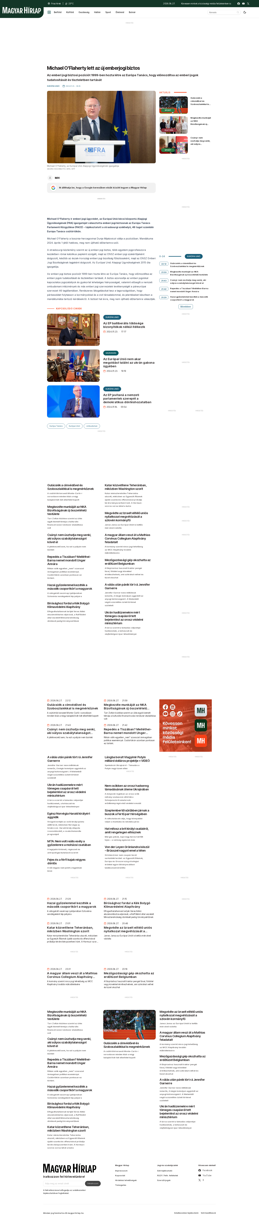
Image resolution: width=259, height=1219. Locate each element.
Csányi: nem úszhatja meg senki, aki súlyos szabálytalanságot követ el (200, 144)
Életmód (120, 12)
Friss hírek (56, 3)
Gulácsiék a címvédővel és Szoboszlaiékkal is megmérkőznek (200, 103)
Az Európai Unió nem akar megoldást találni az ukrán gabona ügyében (129, 362)
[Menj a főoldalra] (22, 10)
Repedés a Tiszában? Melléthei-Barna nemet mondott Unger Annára (189, 290)
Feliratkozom (92, 1183)
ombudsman (91, 426)
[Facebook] (238, 3)
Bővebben (185, 306)
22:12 (164, 264)
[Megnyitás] (49, 12)
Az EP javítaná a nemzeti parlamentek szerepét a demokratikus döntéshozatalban (127, 398)
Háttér (97, 12)
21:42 (164, 289)
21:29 (164, 297)
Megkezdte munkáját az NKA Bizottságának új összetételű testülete (201, 122)
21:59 (164, 272)
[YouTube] (243, 3)
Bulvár (132, 12)
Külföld (70, 12)
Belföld (57, 12)
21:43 (164, 280)
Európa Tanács (56, 426)
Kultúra (169, 130)
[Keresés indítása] (238, 12)
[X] (248, 3)
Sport (108, 12)
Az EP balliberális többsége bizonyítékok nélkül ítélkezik (124, 325)
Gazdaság (84, 12)
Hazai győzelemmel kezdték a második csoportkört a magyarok (189, 298)
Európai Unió (112, 317)
